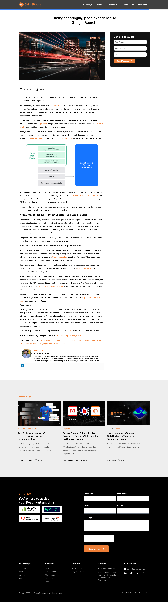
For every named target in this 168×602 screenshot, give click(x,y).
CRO (47, 568)
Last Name (122, 494)
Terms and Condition (141, 592)
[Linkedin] (22, 366)
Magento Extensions (79, 572)
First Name (88, 494)
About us (22, 568)
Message (88, 518)
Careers (22, 582)
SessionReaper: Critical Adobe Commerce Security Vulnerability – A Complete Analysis (80, 436)
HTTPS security (65, 138)
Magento (21, 429)
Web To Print (32, 429)
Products (142, 5)
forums (70, 331)
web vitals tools (84, 268)
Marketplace (50, 575)
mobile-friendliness (36, 138)
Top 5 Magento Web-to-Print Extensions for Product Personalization (33, 436)
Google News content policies (86, 195)
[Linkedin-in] (125, 573)
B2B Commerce (51, 572)
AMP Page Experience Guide (51, 286)
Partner (21, 578)
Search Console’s (59, 257)
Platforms (111, 5)
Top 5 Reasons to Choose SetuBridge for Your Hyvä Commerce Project (120, 436)
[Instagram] (137, 573)
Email (86, 506)
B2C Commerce (51, 582)
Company (87, 5)
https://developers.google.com (68, 335)
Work (133, 5)
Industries (124, 5)
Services (99, 5)
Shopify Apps (77, 568)
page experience (56, 106)
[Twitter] (131, 573)
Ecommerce (49, 578)
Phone (120, 506)
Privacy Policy (125, 592)
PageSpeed (42, 124)
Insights (22, 575)
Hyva (109, 428)
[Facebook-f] (143, 573)
